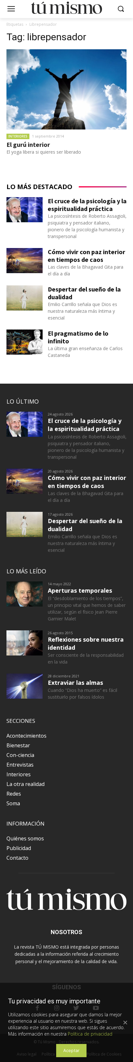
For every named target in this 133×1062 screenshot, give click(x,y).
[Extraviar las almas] (24, 686)
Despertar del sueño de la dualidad (84, 293)
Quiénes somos (25, 838)
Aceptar (71, 1050)
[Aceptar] (125, 1022)
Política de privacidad (90, 1034)
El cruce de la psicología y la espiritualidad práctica (87, 205)
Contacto (17, 857)
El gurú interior (28, 144)
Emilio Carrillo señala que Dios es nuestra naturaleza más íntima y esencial (82, 311)
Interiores (17, 136)
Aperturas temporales (80, 590)
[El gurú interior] (66, 89)
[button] (121, 9)
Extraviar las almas (75, 682)
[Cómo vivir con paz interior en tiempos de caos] (24, 260)
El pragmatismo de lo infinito (78, 337)
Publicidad (18, 848)
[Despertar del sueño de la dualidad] (24, 298)
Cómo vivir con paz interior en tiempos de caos (86, 255)
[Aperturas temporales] (24, 594)
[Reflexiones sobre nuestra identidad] (24, 642)
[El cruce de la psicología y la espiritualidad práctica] (24, 209)
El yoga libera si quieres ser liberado (43, 152)
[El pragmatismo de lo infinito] (24, 342)
